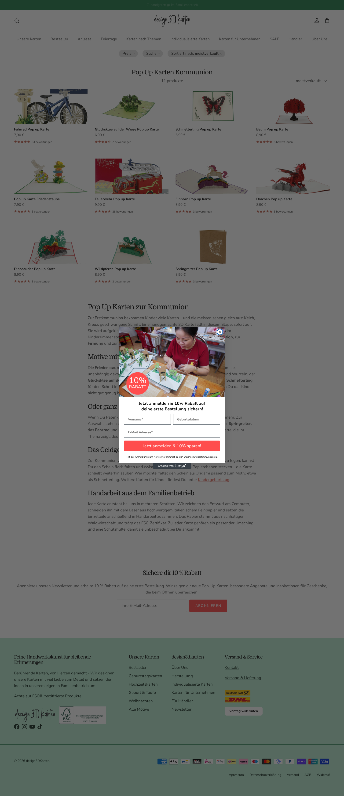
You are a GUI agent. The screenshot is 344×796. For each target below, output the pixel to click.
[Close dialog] (220, 332)
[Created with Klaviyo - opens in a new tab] (172, 466)
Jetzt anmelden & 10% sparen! (172, 446)
